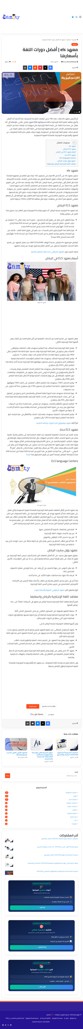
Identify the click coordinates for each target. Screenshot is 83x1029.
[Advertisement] (45, 16)
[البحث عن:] (76, 17)
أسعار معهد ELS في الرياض (66, 152)
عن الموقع (73, 1018)
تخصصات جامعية (72, 803)
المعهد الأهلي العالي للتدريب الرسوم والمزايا (16, 753)
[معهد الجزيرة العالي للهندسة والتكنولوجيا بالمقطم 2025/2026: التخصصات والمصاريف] (41, 744)
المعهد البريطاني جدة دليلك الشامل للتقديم (47, 252)
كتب (75, 820)
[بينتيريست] (40, 67)
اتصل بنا (66, 1018)
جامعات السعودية (71, 792)
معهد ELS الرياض (69, 149)
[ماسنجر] (30, 67)
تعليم (75, 796)
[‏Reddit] (35, 67)
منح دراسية (73, 817)
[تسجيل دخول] (73, 17)
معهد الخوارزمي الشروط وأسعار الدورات (49, 590)
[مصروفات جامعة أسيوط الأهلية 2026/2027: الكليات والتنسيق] (9, 840)
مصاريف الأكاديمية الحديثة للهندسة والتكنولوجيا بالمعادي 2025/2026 (57, 871)
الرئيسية (74, 39)
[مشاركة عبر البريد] (32, 723)
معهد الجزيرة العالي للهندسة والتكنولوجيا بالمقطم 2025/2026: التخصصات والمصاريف (42, 755)
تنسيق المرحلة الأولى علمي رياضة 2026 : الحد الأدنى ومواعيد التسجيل (57, 846)
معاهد (68, 39)
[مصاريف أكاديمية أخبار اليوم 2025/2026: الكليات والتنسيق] (67, 744)
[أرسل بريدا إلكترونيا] (62, 62)
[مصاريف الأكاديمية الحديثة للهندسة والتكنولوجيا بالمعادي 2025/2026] (9, 873)
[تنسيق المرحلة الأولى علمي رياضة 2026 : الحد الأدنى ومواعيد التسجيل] (9, 848)
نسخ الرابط (33, 706)
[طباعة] (25, 67)
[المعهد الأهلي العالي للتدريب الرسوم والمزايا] (16, 744)
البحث (76, 772)
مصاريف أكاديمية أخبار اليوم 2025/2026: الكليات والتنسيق (67, 753)
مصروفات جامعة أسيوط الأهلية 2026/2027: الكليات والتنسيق (59, 838)
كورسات (74, 824)
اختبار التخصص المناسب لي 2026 (15, 1018)
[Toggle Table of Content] (73, 143)
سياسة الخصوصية (57, 1018)
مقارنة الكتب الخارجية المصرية (41, 1021)
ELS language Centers (67, 157)
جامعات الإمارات (72, 813)
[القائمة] (80, 17)
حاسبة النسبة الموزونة (32, 1018)
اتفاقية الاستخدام (45, 1018)
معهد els (72, 146)
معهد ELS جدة (70, 155)
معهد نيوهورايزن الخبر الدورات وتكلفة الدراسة (53, 423)
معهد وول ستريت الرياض (66, 160)
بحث (7, 775)
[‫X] (45, 67)
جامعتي (48, 1014)
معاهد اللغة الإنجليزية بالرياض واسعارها (61, 163)
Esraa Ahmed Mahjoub (69, 62)
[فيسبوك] (50, 67)
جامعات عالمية (72, 806)
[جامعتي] (11, 17)
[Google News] (36, 714)
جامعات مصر (73, 799)
